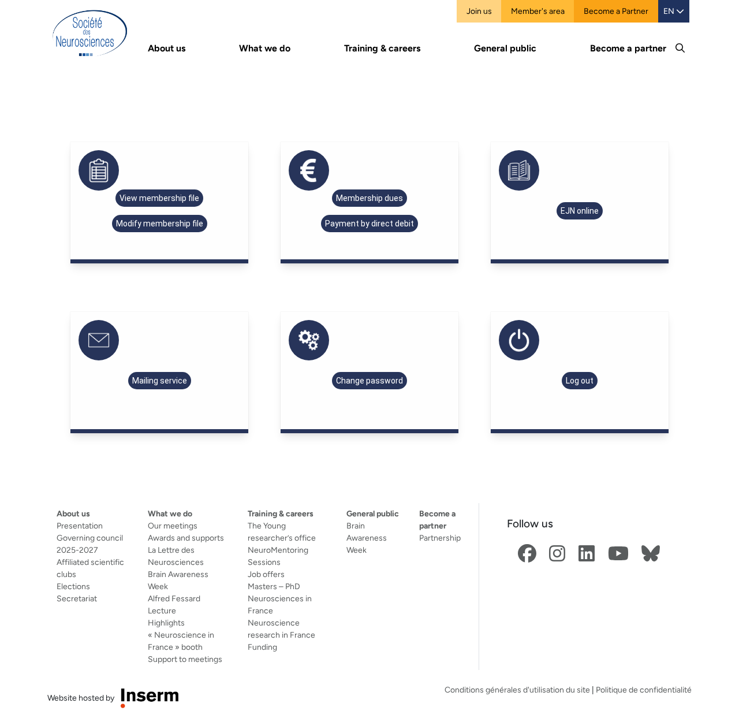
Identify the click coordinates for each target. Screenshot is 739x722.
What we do (170, 513)
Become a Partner (616, 11)
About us (73, 513)
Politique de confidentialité (644, 689)
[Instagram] (557, 554)
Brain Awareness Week (366, 537)
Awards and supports (186, 537)
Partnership (440, 537)
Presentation (80, 525)
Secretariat (77, 598)
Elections (73, 586)
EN (669, 11)
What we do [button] (264, 48)
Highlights (166, 622)
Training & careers (280, 513)
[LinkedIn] (586, 554)
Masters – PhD (274, 586)
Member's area (538, 11)
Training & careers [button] (382, 48)
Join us (479, 11)
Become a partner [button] (628, 48)
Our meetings (172, 525)
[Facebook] (527, 554)
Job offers (266, 574)
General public (372, 513)
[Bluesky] (650, 554)
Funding (262, 647)
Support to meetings (185, 659)
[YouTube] (618, 554)
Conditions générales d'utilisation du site (517, 689)
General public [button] (505, 48)
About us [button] (166, 48)
